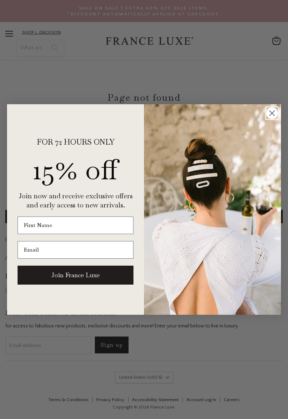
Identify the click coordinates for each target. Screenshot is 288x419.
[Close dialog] (272, 113)
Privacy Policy (188, 390)
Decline (219, 408)
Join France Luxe (76, 275)
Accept (140, 408)
